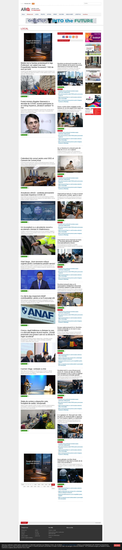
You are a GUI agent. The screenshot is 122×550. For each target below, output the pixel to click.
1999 (32, 486)
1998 (28, 486)
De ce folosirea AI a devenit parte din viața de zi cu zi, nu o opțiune (69, 148)
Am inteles (117, 545)
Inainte (53, 488)
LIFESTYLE (78, 14)
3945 (52, 486)
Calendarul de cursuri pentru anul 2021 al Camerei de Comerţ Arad (37, 159)
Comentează (24, 96)
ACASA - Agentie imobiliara (27, 537)
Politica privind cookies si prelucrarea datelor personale (56, 533)
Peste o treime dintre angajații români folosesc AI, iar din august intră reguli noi (70, 107)
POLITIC (43, 14)
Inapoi (23, 484)
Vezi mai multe (98, 522)
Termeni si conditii (52, 530)
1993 (42, 484)
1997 (24, 486)
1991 (35, 484)
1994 (46, 484)
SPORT (55, 14)
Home (23, 14)
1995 (50, 484)
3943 (45, 486)
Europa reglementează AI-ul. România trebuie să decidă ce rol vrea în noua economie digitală (69, 329)
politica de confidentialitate (69, 545)
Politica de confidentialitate (54, 535)
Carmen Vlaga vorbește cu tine (33, 369)
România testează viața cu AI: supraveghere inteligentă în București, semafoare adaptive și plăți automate (69, 285)
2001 (39, 486)
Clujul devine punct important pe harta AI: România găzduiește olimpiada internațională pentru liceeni (69, 241)
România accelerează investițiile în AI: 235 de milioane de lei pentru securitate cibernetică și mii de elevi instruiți (69, 65)
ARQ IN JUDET (69, 14)
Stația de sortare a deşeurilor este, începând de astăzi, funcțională (34, 402)
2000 (35, 486)
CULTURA (61, 14)
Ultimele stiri (30, 14)
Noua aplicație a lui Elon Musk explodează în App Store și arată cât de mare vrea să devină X (69, 461)
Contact (50, 537)
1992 (39, 484)
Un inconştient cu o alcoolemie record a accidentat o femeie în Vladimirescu (36, 228)
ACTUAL (49, 14)
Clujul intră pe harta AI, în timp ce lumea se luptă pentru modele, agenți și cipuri (70, 194)
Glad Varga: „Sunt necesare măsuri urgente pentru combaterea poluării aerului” (38, 263)
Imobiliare (85, 14)
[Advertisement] (38, 148)
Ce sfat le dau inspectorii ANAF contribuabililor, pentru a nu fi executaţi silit (38, 297)
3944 (48, 486)
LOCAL (37, 14)
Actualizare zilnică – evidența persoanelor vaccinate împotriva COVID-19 (37, 194)
